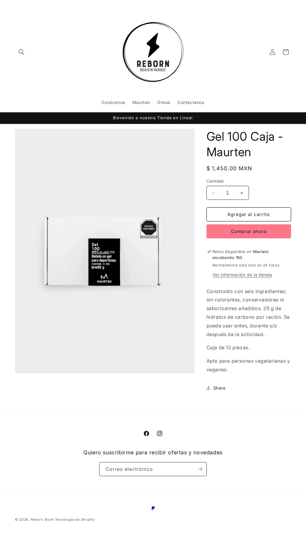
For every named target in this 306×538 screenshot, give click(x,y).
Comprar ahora (249, 231)
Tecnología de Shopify (75, 519)
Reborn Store (42, 519)
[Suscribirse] (199, 469)
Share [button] (219, 387)
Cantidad (215, 181)
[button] (21, 52)
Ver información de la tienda (242, 274)
